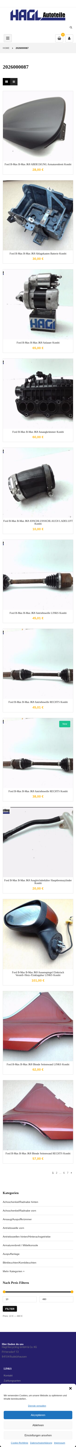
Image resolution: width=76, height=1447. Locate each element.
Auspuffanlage (11, 1253)
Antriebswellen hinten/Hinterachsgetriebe (27, 1236)
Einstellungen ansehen (38, 1435)
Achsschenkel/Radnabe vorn (19, 1210)
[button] (70, 1388)
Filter (9, 1308)
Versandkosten (41, 121)
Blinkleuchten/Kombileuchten (19, 1262)
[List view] (14, 81)
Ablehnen (38, 1425)
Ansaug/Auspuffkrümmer (17, 1219)
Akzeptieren (38, 1415)
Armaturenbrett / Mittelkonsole (20, 1245)
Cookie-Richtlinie (19, 1443)
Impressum (59, 1443)
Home (6, 48)
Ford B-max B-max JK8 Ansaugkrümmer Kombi (38, 432)
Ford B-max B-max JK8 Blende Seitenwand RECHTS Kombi (38, 1153)
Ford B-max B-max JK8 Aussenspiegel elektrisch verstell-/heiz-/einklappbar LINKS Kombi (38, 974)
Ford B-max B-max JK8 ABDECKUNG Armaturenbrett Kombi (38, 164)
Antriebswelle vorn (13, 1227)
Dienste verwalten (37, 1406)
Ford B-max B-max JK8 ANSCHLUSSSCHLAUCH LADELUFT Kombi (38, 522)
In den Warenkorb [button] (38, 150)
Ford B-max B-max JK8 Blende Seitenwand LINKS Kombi (38, 1064)
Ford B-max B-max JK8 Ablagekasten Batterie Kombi (38, 253)
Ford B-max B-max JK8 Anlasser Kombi (38, 342)
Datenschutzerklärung (41, 1443)
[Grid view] (6, 81)
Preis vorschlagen (38, 131)
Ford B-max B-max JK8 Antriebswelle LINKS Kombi (38, 613)
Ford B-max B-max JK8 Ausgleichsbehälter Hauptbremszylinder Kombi (38, 882)
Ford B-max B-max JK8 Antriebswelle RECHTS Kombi (38, 702)
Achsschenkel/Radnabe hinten (20, 1201)
